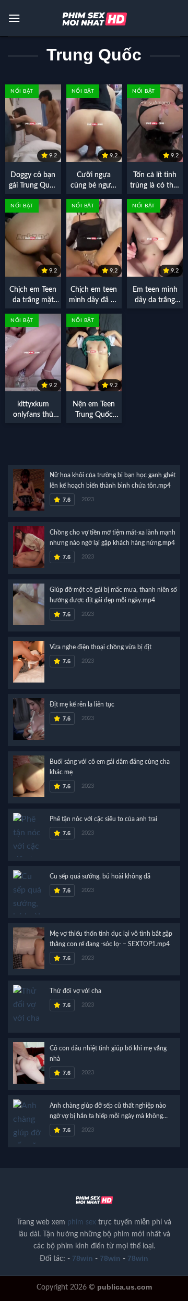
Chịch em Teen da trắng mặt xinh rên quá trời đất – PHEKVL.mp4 (32, 295)
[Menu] (14, 18)
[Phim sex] (94, 18)
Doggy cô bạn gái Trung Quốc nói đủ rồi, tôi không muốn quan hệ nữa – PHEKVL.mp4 (33, 181)
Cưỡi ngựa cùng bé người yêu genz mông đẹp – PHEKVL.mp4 (93, 181)
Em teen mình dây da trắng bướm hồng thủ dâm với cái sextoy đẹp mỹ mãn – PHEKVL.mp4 (155, 295)
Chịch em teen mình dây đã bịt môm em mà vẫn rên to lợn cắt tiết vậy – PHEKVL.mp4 (94, 295)
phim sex (81, 1222)
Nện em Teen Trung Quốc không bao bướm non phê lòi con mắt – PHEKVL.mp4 (93, 410)
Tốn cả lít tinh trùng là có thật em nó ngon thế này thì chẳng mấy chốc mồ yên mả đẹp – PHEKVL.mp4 (155, 181)
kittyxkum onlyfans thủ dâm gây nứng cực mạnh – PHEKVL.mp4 (33, 410)
